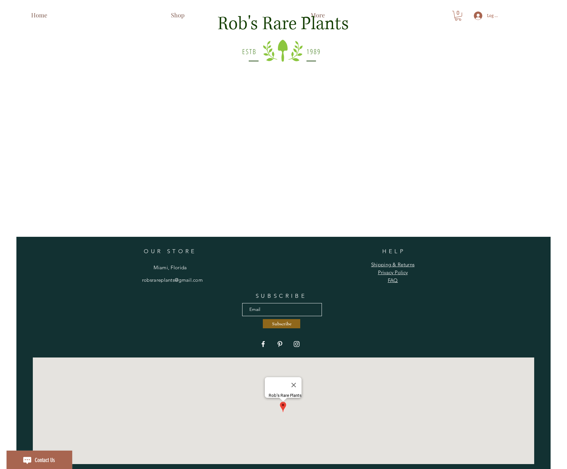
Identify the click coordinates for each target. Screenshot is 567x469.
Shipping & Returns (392, 264)
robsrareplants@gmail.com (172, 280)
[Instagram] (297, 344)
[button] (458, 16)
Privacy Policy (393, 272)
